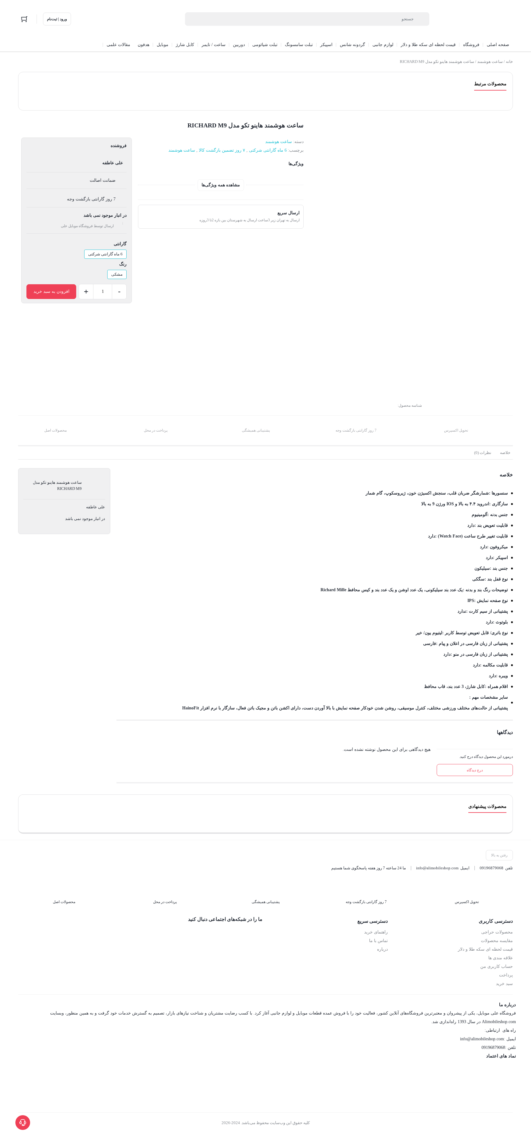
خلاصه (505, 452)
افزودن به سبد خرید (51, 291)
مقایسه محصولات (497, 940)
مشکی (117, 274)
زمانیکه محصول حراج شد (480, 353)
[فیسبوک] (257, 932)
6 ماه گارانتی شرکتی (268, 150)
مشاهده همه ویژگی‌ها (221, 185)
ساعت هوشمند (490, 61)
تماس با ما (378, 940)
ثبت (501, 389)
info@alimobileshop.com (437, 868)
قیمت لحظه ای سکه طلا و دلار (485, 949)
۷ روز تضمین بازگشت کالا (222, 150)
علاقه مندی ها (500, 958)
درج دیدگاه (475, 770)
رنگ (123, 264)
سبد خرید (504, 983)
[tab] (505, 452)
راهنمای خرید (376, 932)
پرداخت (506, 975)
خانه (509, 61)
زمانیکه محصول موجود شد (479, 361)
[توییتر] (232, 932)
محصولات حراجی (497, 932)
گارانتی (120, 244)
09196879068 (491, 868)
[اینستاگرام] (245, 932)
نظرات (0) (482, 452)
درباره (382, 949)
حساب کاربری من (496, 966)
